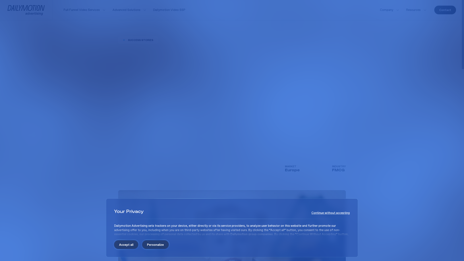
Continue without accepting (330, 213)
